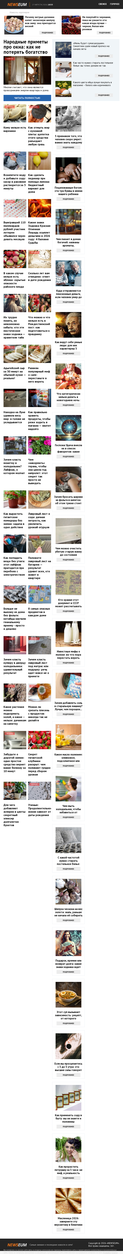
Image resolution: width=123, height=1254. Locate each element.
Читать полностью (27, 98)
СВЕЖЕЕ (102, 4)
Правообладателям (110, 1253)
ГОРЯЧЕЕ (114, 4)
